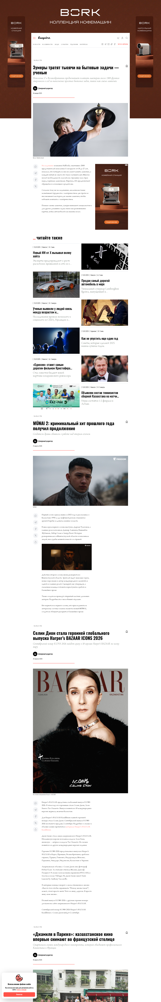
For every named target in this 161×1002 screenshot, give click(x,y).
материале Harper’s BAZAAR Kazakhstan (66, 828)
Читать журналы (123, 44)
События (64, 44)
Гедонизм (74, 44)
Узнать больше (21, 989)
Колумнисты (47, 44)
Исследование (48, 165)
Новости (36, 44)
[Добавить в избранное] (126, 66)
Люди (57, 44)
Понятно (19, 994)
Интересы (84, 44)
